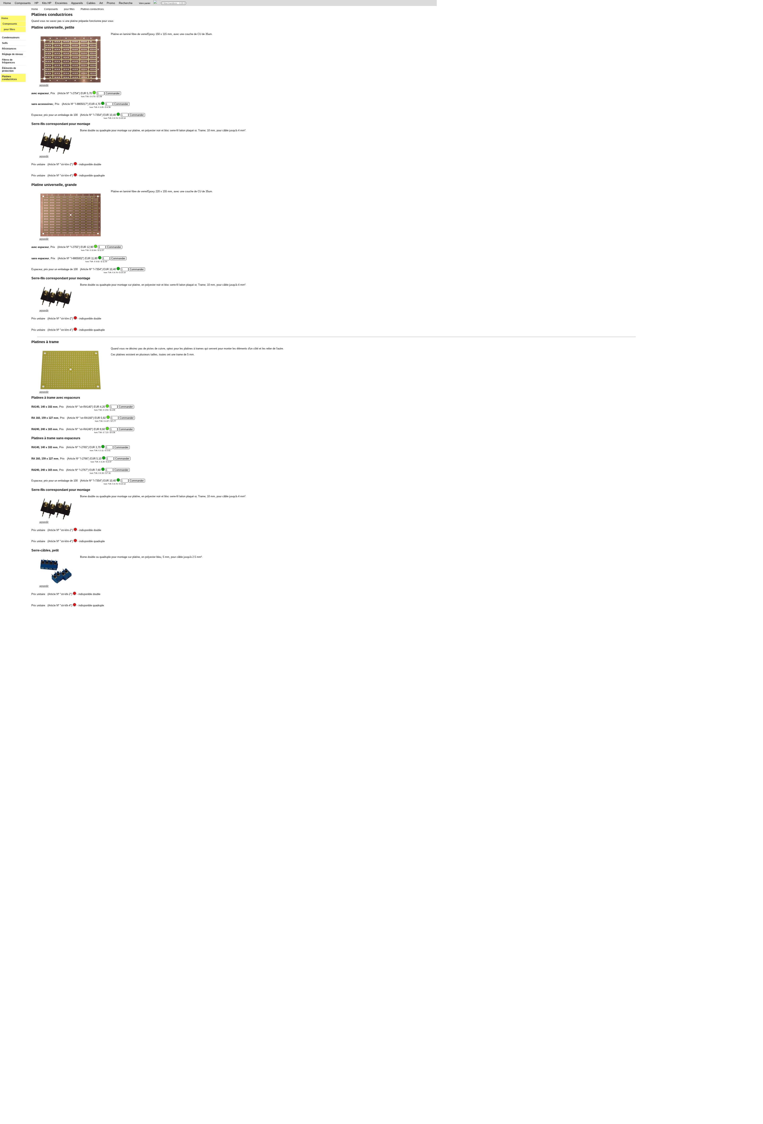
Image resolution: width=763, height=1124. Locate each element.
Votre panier (144, 3)
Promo (111, 3)
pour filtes (8, 29)
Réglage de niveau (12, 54)
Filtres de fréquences (8, 61)
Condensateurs (10, 37)
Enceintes (61, 3)
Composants (23, 3)
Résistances (9, 48)
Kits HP (46, 3)
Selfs (5, 43)
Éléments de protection (9, 69)
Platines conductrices (9, 78)
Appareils (77, 3)
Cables (91, 3)
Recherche (126, 3)
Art (101, 3)
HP (36, 3)
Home (7, 3)
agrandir (43, 85)
